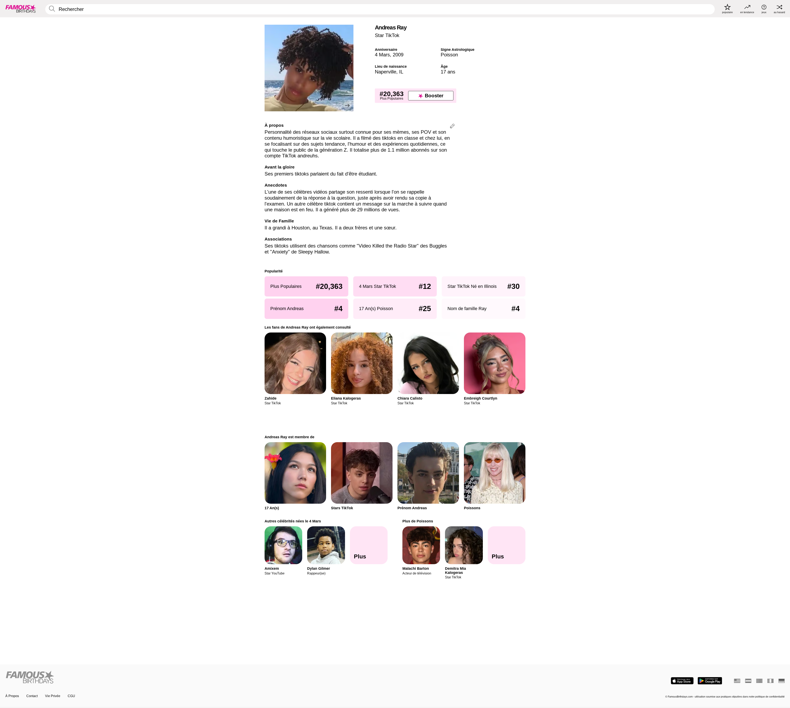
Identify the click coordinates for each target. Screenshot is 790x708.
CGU (71, 696)
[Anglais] (737, 681)
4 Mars (382, 54)
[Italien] (770, 681)
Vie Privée (52, 696)
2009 (398, 54)
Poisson (449, 54)
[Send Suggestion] (452, 126)
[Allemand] (781, 681)
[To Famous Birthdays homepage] (21, 8)
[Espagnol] (748, 681)
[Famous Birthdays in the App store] (682, 680)
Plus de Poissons (417, 521)
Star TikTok (387, 35)
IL (401, 71)
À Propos (12, 696)
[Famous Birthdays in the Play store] (710, 680)
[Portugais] (759, 681)
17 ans (448, 71)
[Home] (199, 677)
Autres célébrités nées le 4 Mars (293, 521)
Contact (32, 696)
